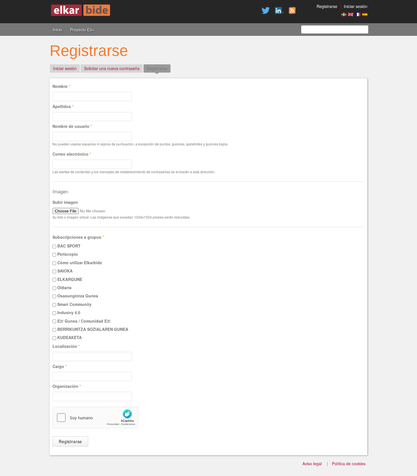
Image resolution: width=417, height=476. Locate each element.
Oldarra (64, 287)
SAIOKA (65, 271)
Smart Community (74, 304)
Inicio (57, 29)
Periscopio (67, 254)
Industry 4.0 (68, 312)
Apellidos (62, 106)
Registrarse (327, 6)
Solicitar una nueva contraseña (112, 68)
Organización (66, 386)
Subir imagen (65, 202)
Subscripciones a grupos (78, 237)
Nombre (61, 86)
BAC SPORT (69, 246)
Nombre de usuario (72, 126)
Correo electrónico (71, 154)
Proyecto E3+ (82, 29)
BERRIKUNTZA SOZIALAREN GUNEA (92, 329)
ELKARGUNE (69, 279)
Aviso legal (312, 463)
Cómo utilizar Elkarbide (79, 262)
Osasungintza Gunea (77, 296)
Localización (66, 346)
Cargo (59, 366)
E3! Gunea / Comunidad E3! (84, 321)
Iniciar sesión (355, 6)
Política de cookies (348, 463)
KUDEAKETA (69, 337)
